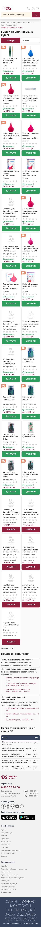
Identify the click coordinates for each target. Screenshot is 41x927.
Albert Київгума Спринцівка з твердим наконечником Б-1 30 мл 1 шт (21, 684)
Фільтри (10, 40)
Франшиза (5, 838)
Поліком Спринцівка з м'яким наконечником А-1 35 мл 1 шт (18, 690)
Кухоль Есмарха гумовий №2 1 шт (19, 720)
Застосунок (5, 881)
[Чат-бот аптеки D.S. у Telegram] (17, 806)
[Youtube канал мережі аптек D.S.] (12, 806)
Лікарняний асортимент (22, 23)
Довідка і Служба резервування (12, 878)
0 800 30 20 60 (10, 787)
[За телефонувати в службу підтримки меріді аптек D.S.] (28, 9)
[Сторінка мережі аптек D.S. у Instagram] (8, 806)
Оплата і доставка (8, 886)
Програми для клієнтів (9, 875)
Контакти (4, 847)
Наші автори (5, 844)
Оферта (4, 856)
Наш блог (4, 866)
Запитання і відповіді (9, 883)
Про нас (4, 830)
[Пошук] (36, 14)
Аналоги (11, 529)
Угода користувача (8, 853)
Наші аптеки (5, 872)
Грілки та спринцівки (9, 25)
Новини (4, 836)
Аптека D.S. (5, 23)
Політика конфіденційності (11, 850)
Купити (12, 78)
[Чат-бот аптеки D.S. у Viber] (21, 806)
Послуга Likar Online (8, 889)
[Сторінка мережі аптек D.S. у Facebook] (3, 806)
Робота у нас (6, 841)
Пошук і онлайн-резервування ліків (14, 869)
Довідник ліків (6, 892)
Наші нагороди (6, 833)
